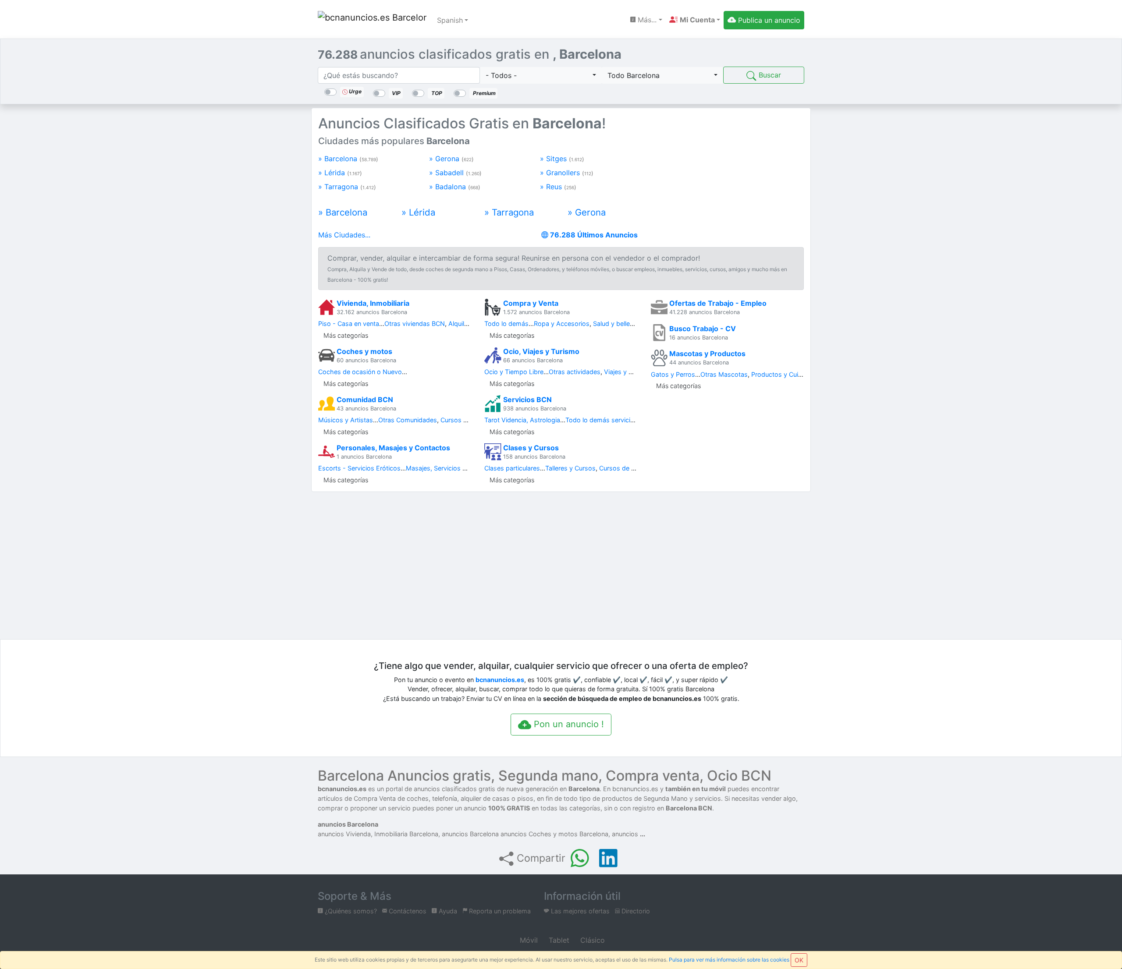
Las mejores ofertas (579, 911)
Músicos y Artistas (345, 420)
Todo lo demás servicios (601, 420)
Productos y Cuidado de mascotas (802, 374)
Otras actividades (574, 371)
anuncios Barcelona (348, 824)
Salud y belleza (615, 323)
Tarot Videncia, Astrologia (522, 420)
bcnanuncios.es (500, 679)
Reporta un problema (499, 911)
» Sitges (562, 158)
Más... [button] (646, 19)
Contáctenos (406, 911)
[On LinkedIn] (608, 858)
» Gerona (451, 158)
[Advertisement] (727, 174)
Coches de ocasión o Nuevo (360, 371)
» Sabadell (455, 172)
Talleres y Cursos (570, 468)
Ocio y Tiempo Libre (513, 371)
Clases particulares (512, 468)
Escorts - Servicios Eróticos (359, 468)
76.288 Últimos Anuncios (593, 234)
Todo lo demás (506, 323)
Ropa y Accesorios (561, 323)
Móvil (528, 940)
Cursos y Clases (464, 420)
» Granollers (566, 172)
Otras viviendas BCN (414, 323)
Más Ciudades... (344, 234)
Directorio (635, 911)
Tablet (558, 940)
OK (799, 960)
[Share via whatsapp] (579, 858)
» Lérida (340, 172)
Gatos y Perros (673, 374)
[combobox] (541, 75)
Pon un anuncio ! (567, 724)
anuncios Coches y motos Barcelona (554, 834)
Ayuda (447, 911)
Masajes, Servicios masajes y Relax (458, 468)
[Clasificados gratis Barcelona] (372, 20)
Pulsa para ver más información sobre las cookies (729, 959)
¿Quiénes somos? (350, 911)
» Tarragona (347, 186)
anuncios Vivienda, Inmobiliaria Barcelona (378, 834)
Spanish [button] (450, 20)
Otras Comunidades (407, 420)
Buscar (768, 75)
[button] (695, 19)
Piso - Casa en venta (348, 323)
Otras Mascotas (724, 374)
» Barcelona (348, 158)
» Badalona (454, 186)
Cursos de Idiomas (627, 468)
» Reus (558, 186)
